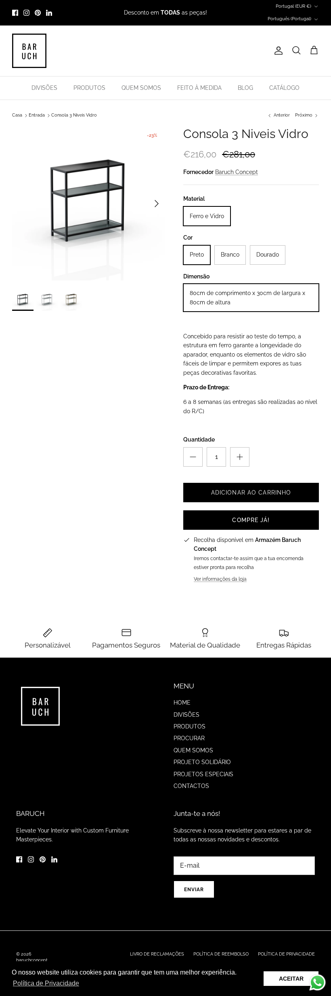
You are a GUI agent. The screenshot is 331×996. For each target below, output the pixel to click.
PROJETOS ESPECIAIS (203, 774)
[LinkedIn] (49, 13)
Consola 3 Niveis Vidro (74, 115)
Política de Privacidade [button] (46, 983)
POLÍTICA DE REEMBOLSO (221, 954)
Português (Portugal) (289, 18)
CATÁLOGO (284, 88)
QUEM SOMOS (141, 88)
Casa (17, 115)
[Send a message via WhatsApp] (317, 982)
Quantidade (199, 439)
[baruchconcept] (29, 51)
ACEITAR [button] (291, 978)
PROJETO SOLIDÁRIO (202, 762)
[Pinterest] (38, 13)
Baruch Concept (236, 172)
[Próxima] (157, 203)
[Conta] (276, 50)
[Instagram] (26, 13)
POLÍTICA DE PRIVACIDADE (286, 954)
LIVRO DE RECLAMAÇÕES (157, 954)
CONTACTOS (191, 786)
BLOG (245, 88)
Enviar (194, 889)
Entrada (37, 115)
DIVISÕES (44, 88)
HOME (182, 702)
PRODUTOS (89, 88)
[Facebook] (15, 13)
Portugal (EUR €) (293, 6)
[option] (89, 203)
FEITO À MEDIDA (199, 88)
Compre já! (251, 520)
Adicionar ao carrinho (251, 492)
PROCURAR (189, 738)
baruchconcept (32, 960)
